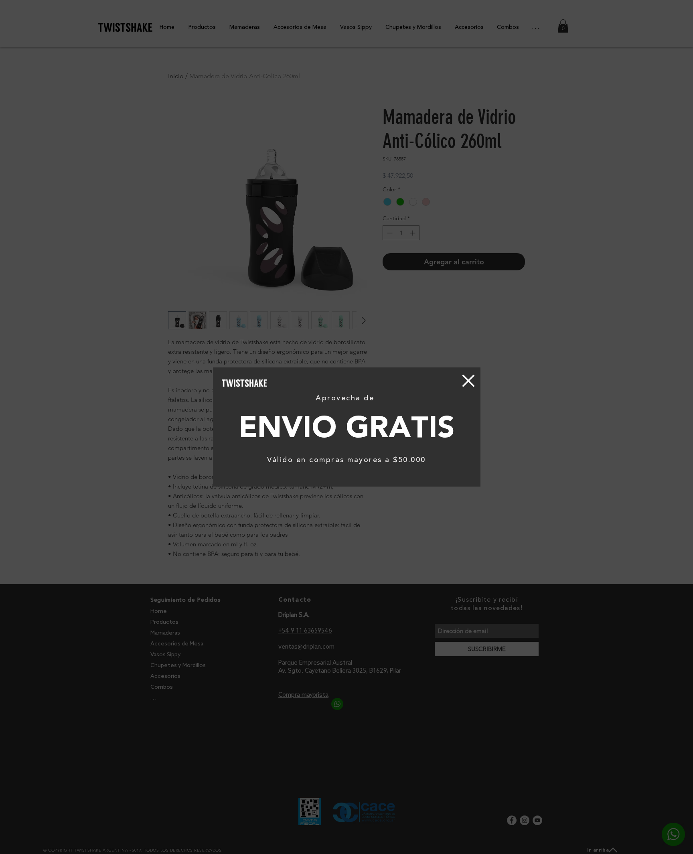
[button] (468, 381)
